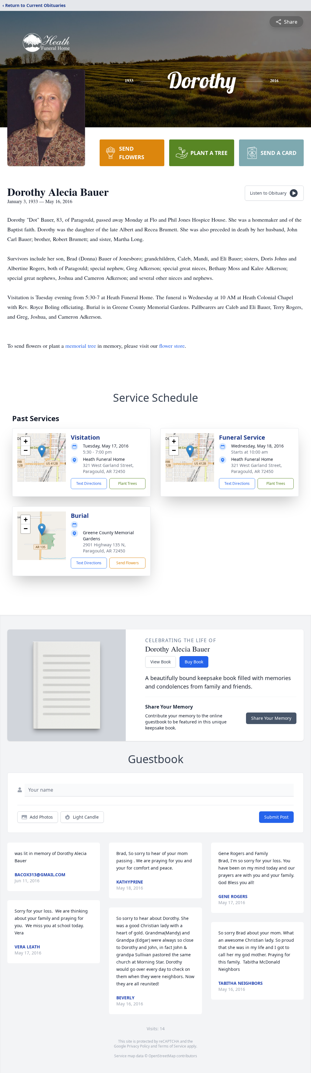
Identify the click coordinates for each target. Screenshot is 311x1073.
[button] (42, 451)
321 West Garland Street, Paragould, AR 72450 (108, 468)
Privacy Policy (138, 1046)
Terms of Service (172, 1046)
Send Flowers (127, 562)
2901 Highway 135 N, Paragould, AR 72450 (104, 548)
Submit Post (276, 817)
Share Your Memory (271, 718)
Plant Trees (127, 483)
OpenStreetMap (162, 1055)
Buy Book (194, 662)
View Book (160, 662)
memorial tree (80, 345)
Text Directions (88, 483)
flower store (172, 345)
